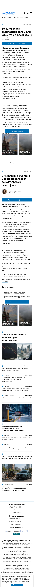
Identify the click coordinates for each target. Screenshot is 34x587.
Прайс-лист (16, 513)
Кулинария (6, 386)
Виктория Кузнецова (14, 191)
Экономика (6, 331)
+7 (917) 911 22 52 (16, 507)
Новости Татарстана (9, 395)
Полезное (6, 24)
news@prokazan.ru (16, 521)
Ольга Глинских (7, 38)
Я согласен (16, 585)
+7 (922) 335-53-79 (16, 519)
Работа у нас (16, 524)
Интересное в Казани (9, 484)
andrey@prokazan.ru (16, 510)
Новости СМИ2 (6, 133)
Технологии (6, 171)
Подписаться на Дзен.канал (17, 43)
